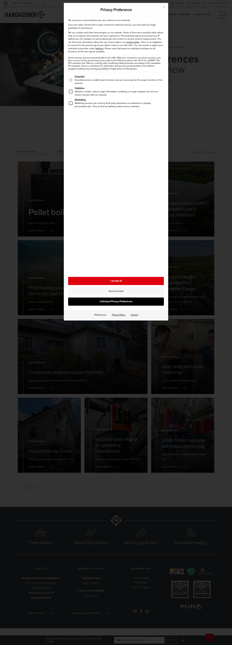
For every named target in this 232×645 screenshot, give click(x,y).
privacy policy (133, 42)
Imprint (134, 315)
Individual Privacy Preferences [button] (116, 301)
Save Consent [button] (116, 291)
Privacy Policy (118, 315)
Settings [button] (99, 49)
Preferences (100, 315)
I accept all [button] (116, 281)
